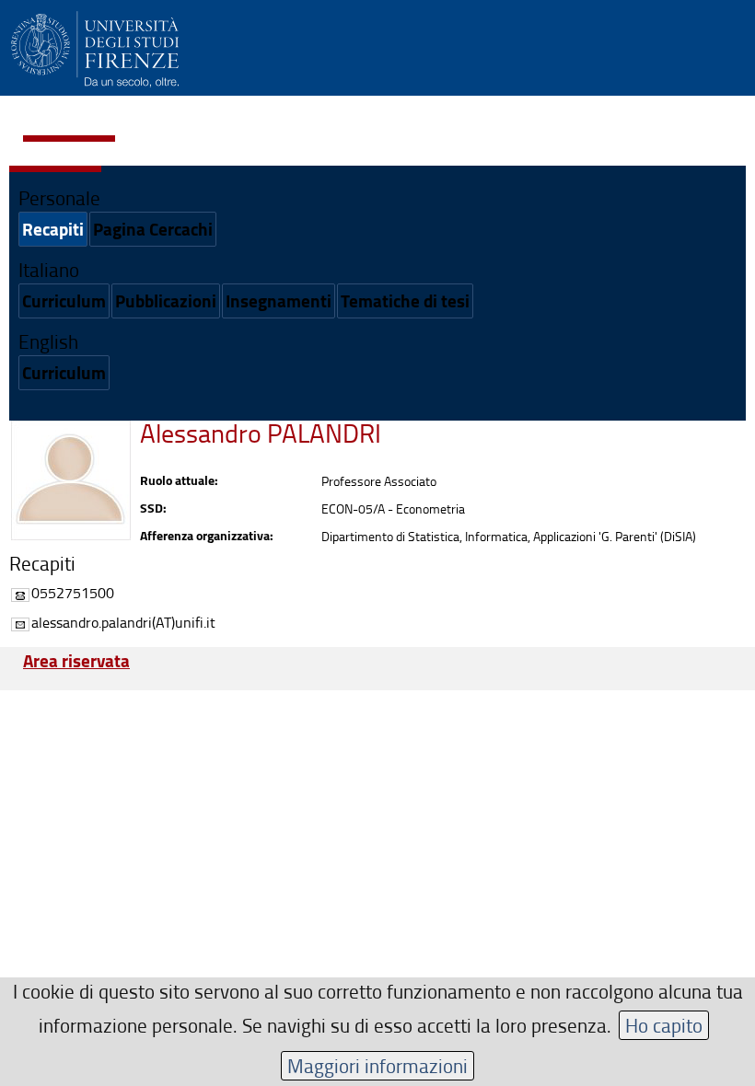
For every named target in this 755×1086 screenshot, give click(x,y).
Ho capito (664, 1024)
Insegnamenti (278, 300)
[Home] (95, 46)
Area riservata (76, 660)
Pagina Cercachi (153, 228)
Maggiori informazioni (377, 1065)
